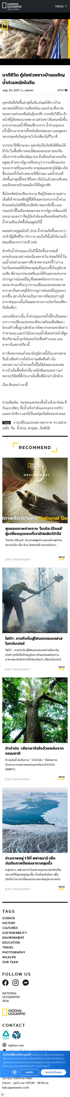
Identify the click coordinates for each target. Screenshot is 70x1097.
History (9, 923)
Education (11, 942)
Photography (14, 952)
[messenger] (26, 983)
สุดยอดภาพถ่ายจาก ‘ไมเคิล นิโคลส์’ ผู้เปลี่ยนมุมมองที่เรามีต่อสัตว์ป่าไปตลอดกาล (34, 534)
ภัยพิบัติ (45, 428)
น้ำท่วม (22, 428)
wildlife (9, 957)
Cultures (10, 927)
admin (28, 90)
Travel (8, 947)
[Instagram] (15, 983)
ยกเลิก (29, 1072)
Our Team (10, 962)
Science (8, 918)
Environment (18, 559)
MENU (60, 6)
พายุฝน (33, 428)
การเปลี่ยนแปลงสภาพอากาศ (33, 422)
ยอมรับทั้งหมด (53, 1072)
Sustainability (14, 932)
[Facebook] (5, 983)
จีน (13, 428)
